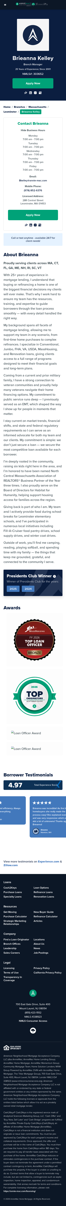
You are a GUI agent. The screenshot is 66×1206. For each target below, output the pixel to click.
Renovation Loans (44, 896)
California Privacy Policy (48, 972)
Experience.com (48, 861)
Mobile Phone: (33, 186)
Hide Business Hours (33, 130)
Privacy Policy (42, 968)
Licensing (9, 968)
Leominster (10, 112)
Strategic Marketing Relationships (15, 922)
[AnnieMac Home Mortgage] (32, 5)
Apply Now (33, 83)
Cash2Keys (10, 888)
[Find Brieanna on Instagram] (35, 94)
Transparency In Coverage (13, 978)
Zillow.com (11, 865)
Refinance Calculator (46, 916)
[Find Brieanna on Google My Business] (40, 94)
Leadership (10, 948)
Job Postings (41, 953)
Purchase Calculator (15, 916)
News (37, 948)
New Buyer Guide (44, 912)
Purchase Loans (13, 892)
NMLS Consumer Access (33, 1021)
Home (7, 107)
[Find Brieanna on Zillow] (25, 94)
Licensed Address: (33, 196)
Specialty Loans (13, 896)
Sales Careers (12, 953)
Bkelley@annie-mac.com (33, 180)
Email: (33, 176)
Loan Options (41, 888)
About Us (39, 944)
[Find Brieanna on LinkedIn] (30, 94)
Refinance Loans (43, 892)
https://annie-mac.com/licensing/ (20, 1191)
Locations (39, 939)
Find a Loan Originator (16, 939)
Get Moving (10, 912)
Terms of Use (11, 972)
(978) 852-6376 (33, 190)
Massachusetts (37, 107)
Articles (38, 921)
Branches (19, 107)
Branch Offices (12, 944)
